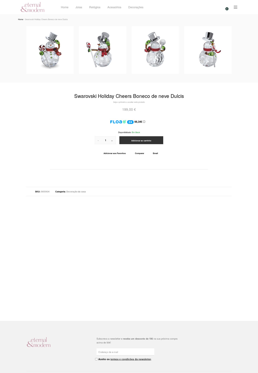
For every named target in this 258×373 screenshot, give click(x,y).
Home (64, 7)
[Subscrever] (152, 351)
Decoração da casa (76, 191)
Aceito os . (124, 359)
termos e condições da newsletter (130, 359)
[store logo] (36, 7)
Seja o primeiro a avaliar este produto (129, 102)
